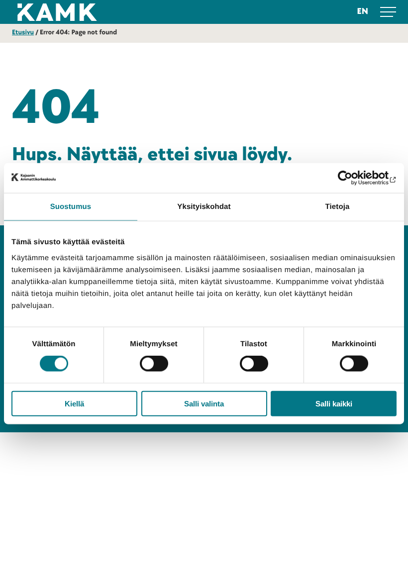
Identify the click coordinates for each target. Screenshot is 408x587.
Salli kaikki (333, 403)
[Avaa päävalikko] (388, 12)
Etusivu (23, 32)
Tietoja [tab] (337, 206)
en (362, 11)
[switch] (154, 364)
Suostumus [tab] (71, 206)
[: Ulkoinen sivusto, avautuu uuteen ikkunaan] (353, 178)
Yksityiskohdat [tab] (203, 206)
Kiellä (74, 403)
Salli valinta (204, 403)
